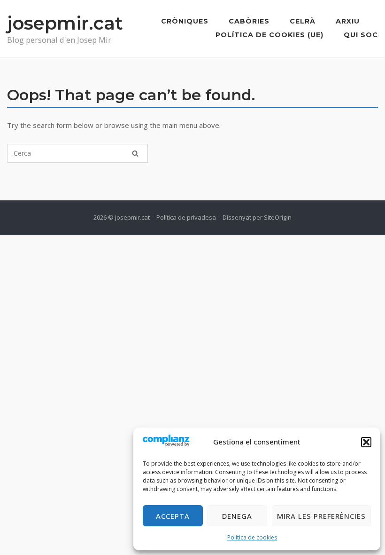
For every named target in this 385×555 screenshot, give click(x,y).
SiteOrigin (278, 217)
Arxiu (348, 21)
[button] (366, 442)
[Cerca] (135, 153)
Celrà (303, 21)
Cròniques (184, 21)
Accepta (173, 516)
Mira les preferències (321, 516)
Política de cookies (252, 537)
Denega (237, 516)
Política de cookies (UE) (269, 35)
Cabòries (249, 21)
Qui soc (361, 35)
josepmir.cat (65, 23)
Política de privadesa (186, 217)
